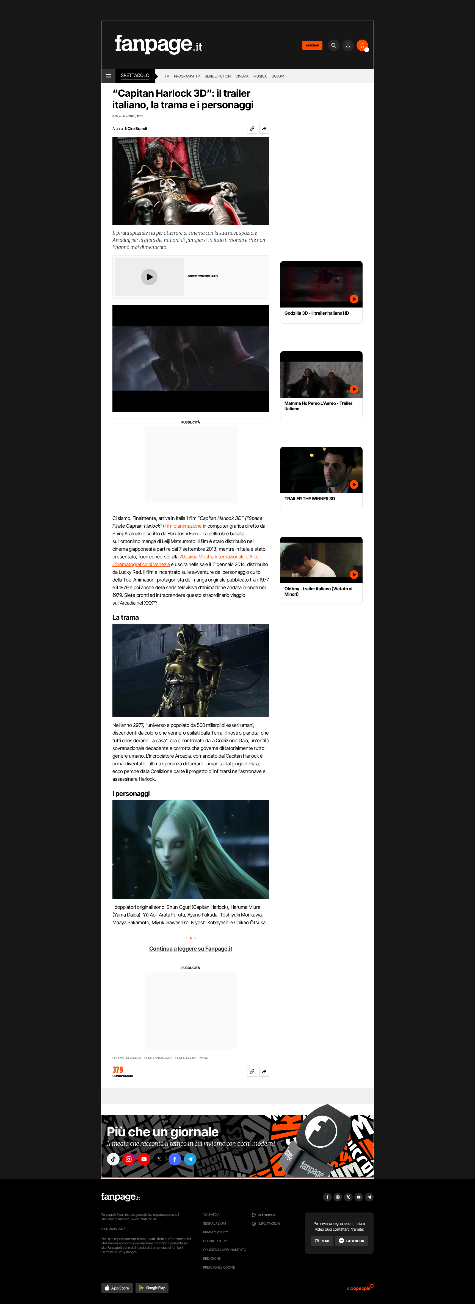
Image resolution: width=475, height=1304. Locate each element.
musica (260, 76)
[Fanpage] (120, 1197)
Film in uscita (185, 1057)
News (204, 1057)
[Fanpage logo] (151, 45)
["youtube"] (144, 1159)
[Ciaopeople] (360, 1289)
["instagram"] (128, 1159)
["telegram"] (190, 1159)
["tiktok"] (113, 1159)
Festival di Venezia (126, 1057)
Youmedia (211, 1214)
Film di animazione (158, 1057)
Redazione (212, 1258)
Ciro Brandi (137, 128)
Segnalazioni (214, 1223)
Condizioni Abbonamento (224, 1250)
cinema (242, 76)
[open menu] (108, 76)
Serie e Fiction (218, 76)
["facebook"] (175, 1159)
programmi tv (187, 76)
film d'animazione (183, 526)
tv (167, 76)
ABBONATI (312, 45)
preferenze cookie (219, 1267)
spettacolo (135, 75)
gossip (278, 76)
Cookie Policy (215, 1241)
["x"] (159, 1159)
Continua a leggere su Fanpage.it (190, 948)
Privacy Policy (215, 1232)
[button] (264, 129)
